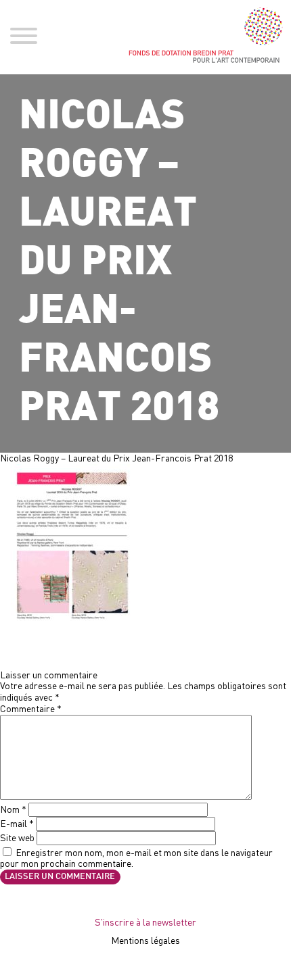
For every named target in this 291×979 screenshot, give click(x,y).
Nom (13, 809)
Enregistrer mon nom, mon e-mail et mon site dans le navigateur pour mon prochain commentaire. (136, 858)
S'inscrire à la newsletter (145, 922)
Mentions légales (145, 940)
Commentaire (31, 708)
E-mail (17, 823)
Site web (17, 837)
